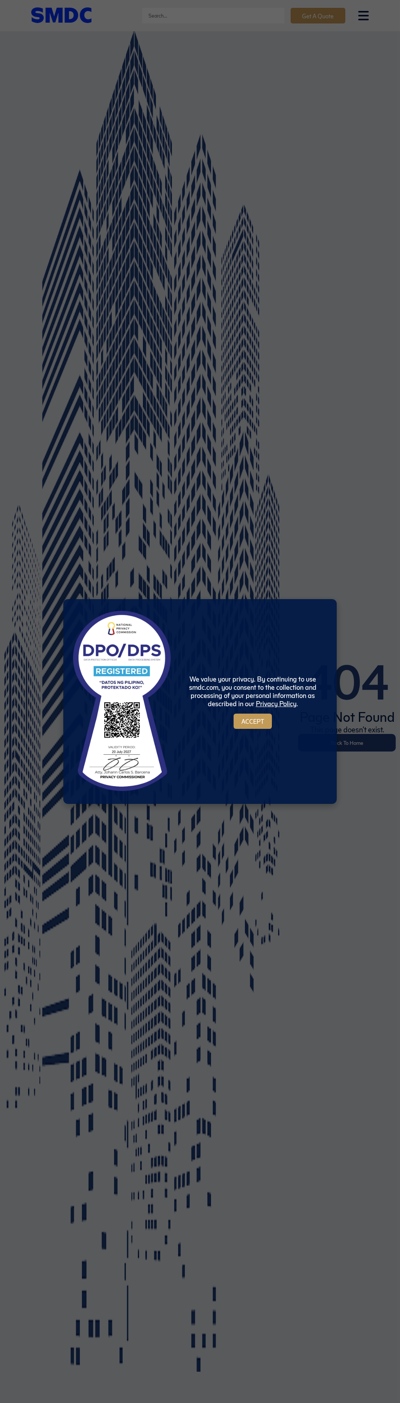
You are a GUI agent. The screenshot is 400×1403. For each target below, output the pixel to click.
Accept (252, 721)
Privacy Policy (276, 703)
